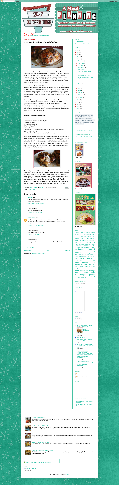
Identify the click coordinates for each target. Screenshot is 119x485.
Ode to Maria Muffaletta (85, 81)
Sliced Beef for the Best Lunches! (84, 72)
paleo (93, 264)
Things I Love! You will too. (84, 130)
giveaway (92, 254)
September (81, 67)
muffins (77, 264)
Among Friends (84, 232)
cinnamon (77, 247)
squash (77, 276)
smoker (86, 272)
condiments (79, 249)
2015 (78, 54)
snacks (92, 272)
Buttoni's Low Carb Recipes (84, 344)
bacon (77, 234)
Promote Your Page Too (79, 312)
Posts (78, 374)
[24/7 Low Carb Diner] (80, 310)
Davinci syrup (89, 251)
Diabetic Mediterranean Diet (85, 337)
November (81, 63)
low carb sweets (85, 261)
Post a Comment (30, 247)
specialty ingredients (87, 274)
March (80, 92)
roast (88, 268)
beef (81, 234)
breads (83, 237)
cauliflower (85, 240)
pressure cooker (90, 266)
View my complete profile (82, 43)
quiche (83, 268)
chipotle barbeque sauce (87, 244)
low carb (89, 260)
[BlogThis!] (51, 187)
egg (92, 253)
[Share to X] (52, 187)
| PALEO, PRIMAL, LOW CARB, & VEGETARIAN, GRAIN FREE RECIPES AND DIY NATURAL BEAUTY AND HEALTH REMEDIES (85, 353)
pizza (76, 266)
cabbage (92, 238)
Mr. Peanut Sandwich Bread (40, 425)
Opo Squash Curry (83, 69)
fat (94, 253)
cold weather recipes (88, 247)
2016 (78, 52)
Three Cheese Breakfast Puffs (40, 442)
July (79, 86)
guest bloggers (79, 256)
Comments (80, 376)
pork (81, 266)
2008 (78, 108)
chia (76, 242)
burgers (86, 238)
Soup (76, 274)
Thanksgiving (90, 276)
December (81, 61)
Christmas (85, 245)
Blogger (67, 474)
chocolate (78, 245)
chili (76, 244)
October (80, 65)
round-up (93, 268)
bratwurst (77, 236)
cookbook (91, 249)
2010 (78, 104)
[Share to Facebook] (54, 187)
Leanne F (30, 197)
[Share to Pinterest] (55, 187)
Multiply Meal (86, 264)
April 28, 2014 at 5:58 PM (34, 234)
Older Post (67, 250)
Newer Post (27, 250)
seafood (88, 270)
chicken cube (90, 242)
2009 (78, 106)
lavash (79, 260)
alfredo (77, 232)
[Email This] (49, 187)
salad (77, 270)
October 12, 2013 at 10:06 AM (36, 225)
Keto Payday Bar (81, 357)
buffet (81, 238)
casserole (78, 240)
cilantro (92, 245)
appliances (92, 232)
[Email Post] (46, 187)
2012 (78, 100)
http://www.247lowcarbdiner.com (40, 35)
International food (87, 258)
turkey (84, 277)
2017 (78, 50)
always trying (31, 217)
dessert (78, 253)
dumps (89, 253)
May (79, 88)
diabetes (84, 253)
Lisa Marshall (34, 187)
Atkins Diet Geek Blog (83, 361)
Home (47, 250)
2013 (78, 59)
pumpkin (77, 268)
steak (82, 276)
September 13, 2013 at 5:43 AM (36, 203)
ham (84, 256)
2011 (78, 102)
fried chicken (85, 254)
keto (76, 260)
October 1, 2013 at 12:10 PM (35, 212)
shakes (93, 270)
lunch (34, 189)
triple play (78, 277)
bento (86, 234)
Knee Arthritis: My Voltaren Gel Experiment (84, 339)
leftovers (84, 260)
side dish (79, 272)
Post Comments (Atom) (38, 253)
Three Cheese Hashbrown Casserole (42, 450)
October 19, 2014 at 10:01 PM (35, 244)
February (81, 95)
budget (77, 238)
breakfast (91, 236)
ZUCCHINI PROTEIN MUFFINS (86, 329)
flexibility (78, 254)
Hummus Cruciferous (84, 75)
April (79, 90)
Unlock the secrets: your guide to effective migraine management (85, 364)
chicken (31, 189)
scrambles (82, 270)
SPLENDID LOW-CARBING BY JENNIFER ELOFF (84, 326)
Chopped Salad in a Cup (39, 417)
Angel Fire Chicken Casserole (40, 434)
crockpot (78, 251)
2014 (78, 56)
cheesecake (92, 240)
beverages (91, 234)
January (80, 97)
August (80, 83)
